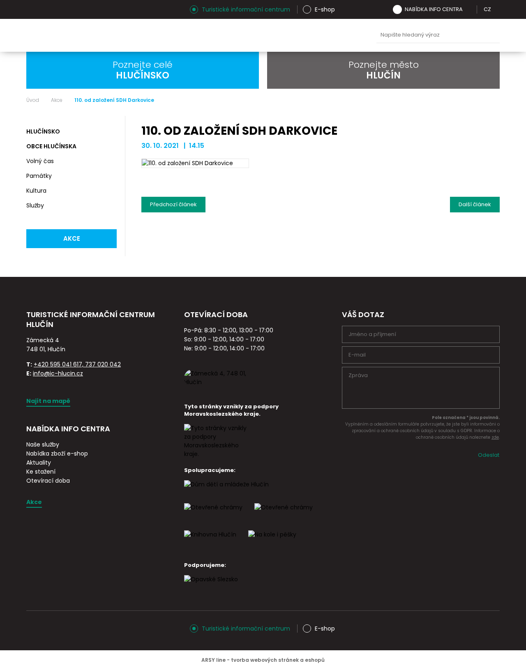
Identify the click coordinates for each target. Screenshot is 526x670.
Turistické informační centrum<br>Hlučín (108, 35)
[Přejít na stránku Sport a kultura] (213, 514)
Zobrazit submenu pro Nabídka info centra (468, 9)
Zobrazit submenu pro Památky (109, 176)
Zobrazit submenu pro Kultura (109, 191)
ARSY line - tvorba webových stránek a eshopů (263, 659)
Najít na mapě (48, 401)
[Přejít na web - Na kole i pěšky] (272, 541)
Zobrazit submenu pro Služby (109, 205)
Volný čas (40, 161)
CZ (487, 9)
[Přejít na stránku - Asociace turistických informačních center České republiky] (118, 334)
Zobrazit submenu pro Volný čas (109, 161)
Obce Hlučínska (51, 146)
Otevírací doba (48, 481)
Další (475, 202)
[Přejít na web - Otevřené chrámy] (283, 514)
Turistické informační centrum (246, 9)
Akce (56, 100)
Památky (39, 176)
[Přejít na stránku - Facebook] (47, 9)
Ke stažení (40, 471)
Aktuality (38, 462)
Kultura (36, 190)
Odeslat (488, 455)
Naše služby (42, 444)
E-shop (325, 9)
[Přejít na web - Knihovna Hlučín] (210, 541)
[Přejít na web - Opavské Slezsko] (211, 586)
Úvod (32, 100)
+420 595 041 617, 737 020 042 (77, 364)
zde (495, 437)
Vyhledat (491, 35)
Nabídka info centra (434, 9)
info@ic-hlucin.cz (58, 373)
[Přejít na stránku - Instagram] (32, 9)
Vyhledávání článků (438, 35)
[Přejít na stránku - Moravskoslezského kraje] (217, 454)
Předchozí (173, 202)
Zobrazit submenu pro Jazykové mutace (497, 9)
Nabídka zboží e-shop (57, 453)
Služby (35, 205)
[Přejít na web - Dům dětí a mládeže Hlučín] (226, 491)
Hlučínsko (43, 131)
